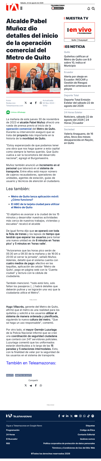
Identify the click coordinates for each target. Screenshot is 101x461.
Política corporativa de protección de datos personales (69, 443)
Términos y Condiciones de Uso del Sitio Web (73, 448)
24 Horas (10, 434)
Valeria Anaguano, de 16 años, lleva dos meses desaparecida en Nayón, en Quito (78, 138)
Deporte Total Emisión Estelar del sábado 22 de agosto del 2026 (79, 102)
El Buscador (11, 439)
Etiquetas (90, 425)
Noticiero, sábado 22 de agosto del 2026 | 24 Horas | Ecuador (78, 119)
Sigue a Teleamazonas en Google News (24, 425)
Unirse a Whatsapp (18, 112)
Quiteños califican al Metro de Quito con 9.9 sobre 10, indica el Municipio (77, 61)
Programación (12, 430)
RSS (8, 443)
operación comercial (19, 128)
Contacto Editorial (86, 434)
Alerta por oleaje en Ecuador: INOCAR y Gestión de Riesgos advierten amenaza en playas (77, 82)
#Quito (10, 375)
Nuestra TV (76, 18)
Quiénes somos (87, 439)
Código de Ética (87, 430)
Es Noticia (75, 47)
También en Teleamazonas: (31, 363)
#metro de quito (23, 375)
